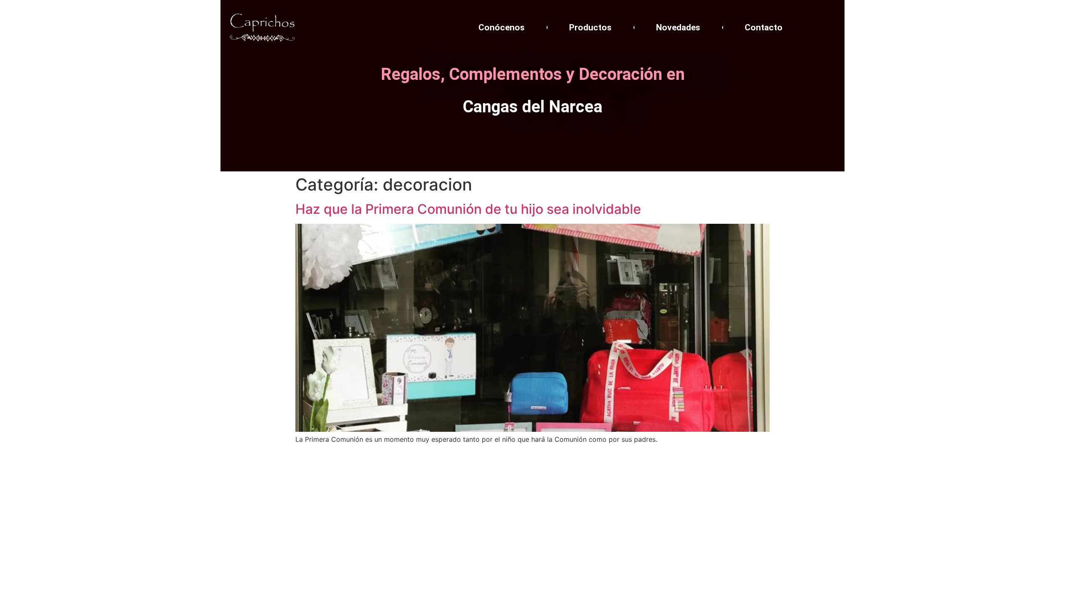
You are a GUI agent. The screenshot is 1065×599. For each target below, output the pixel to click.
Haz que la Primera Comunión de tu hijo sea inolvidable (468, 209)
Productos (590, 27)
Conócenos (501, 27)
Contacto (764, 27)
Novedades (678, 27)
